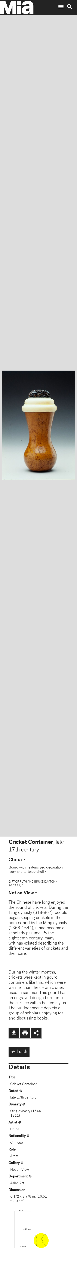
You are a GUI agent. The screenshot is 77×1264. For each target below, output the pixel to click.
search (69, 6)
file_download (14, 1033)
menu (61, 6)
